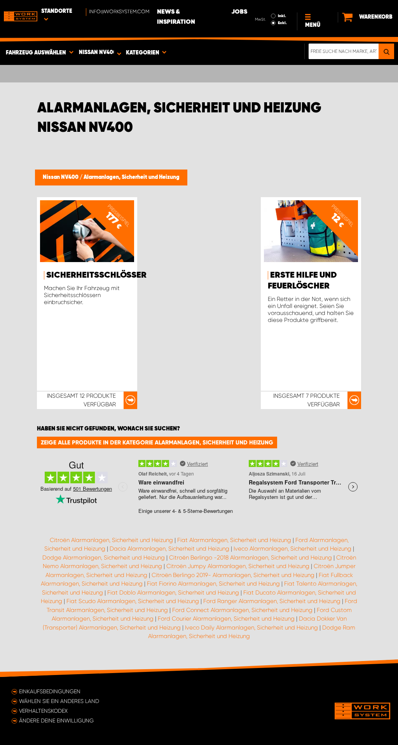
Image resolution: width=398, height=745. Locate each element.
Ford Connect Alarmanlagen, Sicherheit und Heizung (242, 610)
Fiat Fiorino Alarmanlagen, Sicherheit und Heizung (213, 583)
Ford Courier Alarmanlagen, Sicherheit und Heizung (226, 618)
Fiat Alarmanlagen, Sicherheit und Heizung (234, 540)
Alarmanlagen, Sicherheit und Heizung (132, 177)
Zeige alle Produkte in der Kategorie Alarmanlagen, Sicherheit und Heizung (157, 442)
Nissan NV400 (61, 177)
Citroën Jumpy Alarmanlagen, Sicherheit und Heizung (237, 566)
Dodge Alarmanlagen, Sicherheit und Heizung (103, 557)
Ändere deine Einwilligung (56, 720)
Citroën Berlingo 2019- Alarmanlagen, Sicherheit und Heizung (233, 575)
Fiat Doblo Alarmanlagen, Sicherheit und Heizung (173, 592)
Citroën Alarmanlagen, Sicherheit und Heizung (111, 540)
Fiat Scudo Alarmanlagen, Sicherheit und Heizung (132, 601)
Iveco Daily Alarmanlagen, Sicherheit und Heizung (251, 627)
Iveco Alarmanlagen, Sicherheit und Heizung (292, 548)
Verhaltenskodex (43, 711)
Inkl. (282, 16)
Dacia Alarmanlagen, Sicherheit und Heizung (169, 548)
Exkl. (282, 23)
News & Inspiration (176, 17)
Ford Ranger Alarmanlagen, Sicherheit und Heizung (271, 601)
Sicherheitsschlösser (96, 275)
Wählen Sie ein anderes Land (59, 701)
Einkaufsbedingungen (49, 691)
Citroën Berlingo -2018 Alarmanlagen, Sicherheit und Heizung (250, 557)
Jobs (239, 12)
